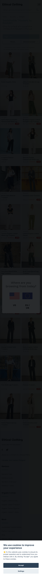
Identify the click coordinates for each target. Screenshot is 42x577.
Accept (21, 565)
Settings (21, 571)
